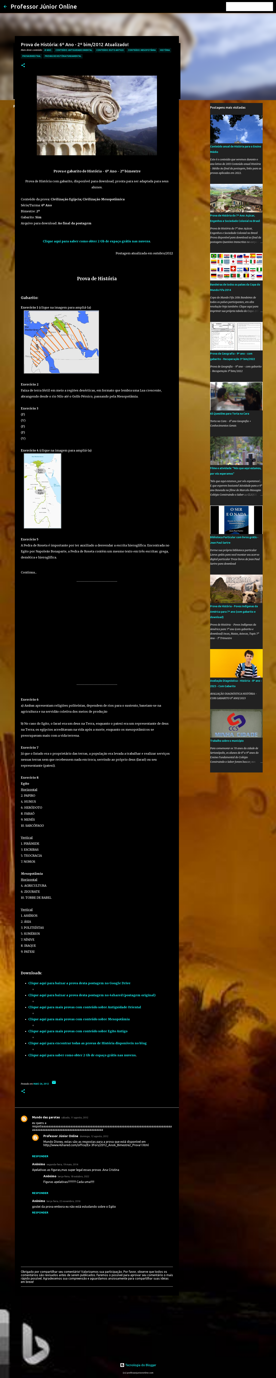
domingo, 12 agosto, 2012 (94, 1136)
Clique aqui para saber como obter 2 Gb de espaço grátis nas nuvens (82, 1055)
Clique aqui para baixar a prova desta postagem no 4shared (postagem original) (91, 995)
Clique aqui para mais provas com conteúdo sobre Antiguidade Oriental (84, 1007)
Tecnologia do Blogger (140, 1365)
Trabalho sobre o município (227, 740)
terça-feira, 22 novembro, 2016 (63, 1201)
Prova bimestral (31, 56)
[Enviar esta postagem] (54, 1084)
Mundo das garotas (46, 1117)
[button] (23, 65)
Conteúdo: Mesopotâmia (142, 50)
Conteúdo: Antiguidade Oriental (74, 50)
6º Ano (47, 50)
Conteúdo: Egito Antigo (110, 50)
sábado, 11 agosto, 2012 (74, 1117)
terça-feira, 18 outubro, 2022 (73, 1176)
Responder (40, 1156)
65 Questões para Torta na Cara (229, 413)
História (165, 50)
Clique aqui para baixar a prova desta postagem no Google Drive (79, 983)
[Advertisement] (97, 632)
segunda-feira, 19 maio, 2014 (62, 1164)
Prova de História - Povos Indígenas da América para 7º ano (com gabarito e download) (234, 612)
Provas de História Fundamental (63, 56)
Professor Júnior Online (44, 6)
